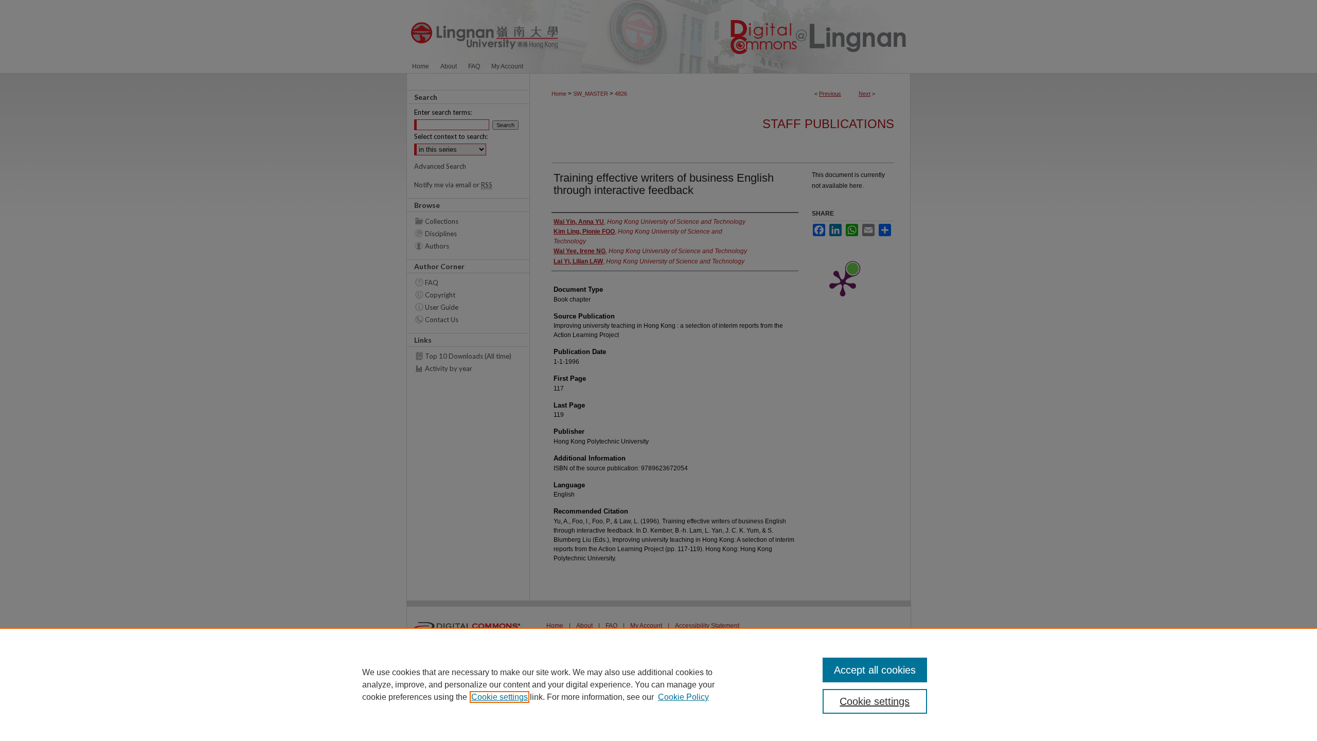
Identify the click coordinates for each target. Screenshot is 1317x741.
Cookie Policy (683, 697)
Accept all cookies (875, 670)
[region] (658, 684)
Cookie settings (499, 697)
